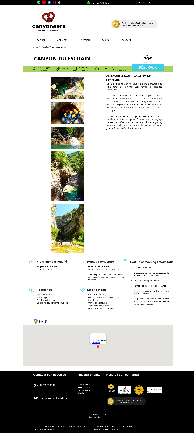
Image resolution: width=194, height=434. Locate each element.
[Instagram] (54, 2)
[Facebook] (49, 2)
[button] (143, 2)
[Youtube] (44, 2)
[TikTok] (59, 2)
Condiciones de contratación (105, 429)
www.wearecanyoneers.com (58, 426)
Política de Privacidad (122, 426)
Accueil (36, 47)
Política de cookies (99, 426)
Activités (45, 47)
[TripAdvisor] (39, 2)
